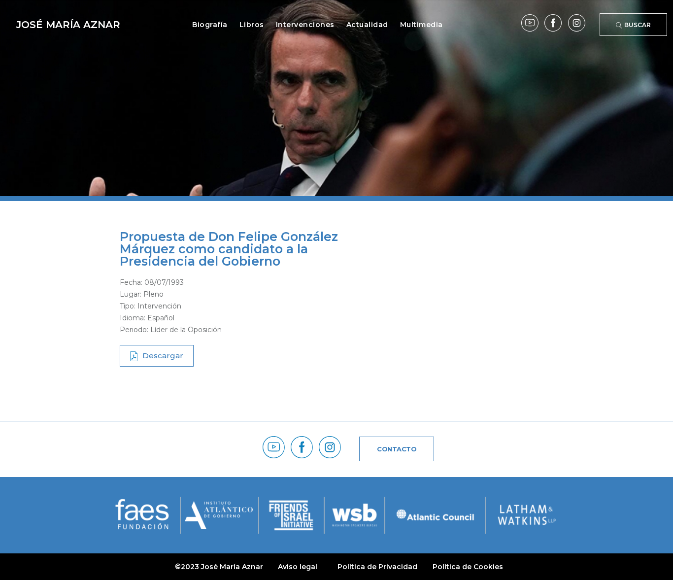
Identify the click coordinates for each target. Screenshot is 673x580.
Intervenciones (305, 24)
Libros (251, 24)
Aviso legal (297, 566)
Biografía (210, 24)
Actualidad (367, 24)
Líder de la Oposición (186, 329)
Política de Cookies (468, 566)
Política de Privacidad (377, 566)
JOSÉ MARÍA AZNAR (68, 25)
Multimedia (421, 24)
